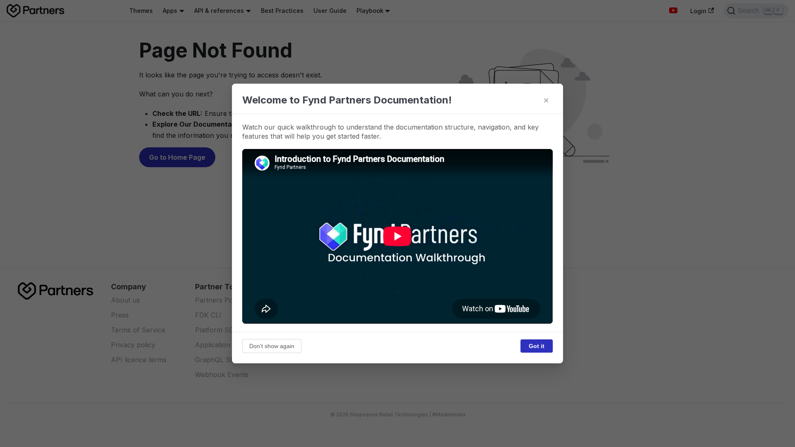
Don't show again (271, 346)
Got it (536, 346)
